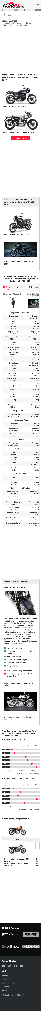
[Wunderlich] (5, 10)
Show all (8, 288)
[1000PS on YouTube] (5, 966)
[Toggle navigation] (38, 4)
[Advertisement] (21, 49)
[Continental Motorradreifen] (16, 10)
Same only (19, 288)
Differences (33, 287)
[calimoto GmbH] (27, 10)
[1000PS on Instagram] (23, 966)
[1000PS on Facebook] (17, 966)
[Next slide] (37, 845)
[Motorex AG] (38, 10)
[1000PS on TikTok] (11, 966)
